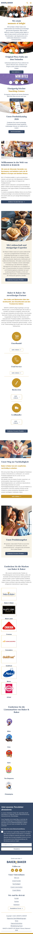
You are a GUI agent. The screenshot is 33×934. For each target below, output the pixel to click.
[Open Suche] (27, 3)
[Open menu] (31, 3)
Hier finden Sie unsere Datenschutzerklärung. (13, 829)
